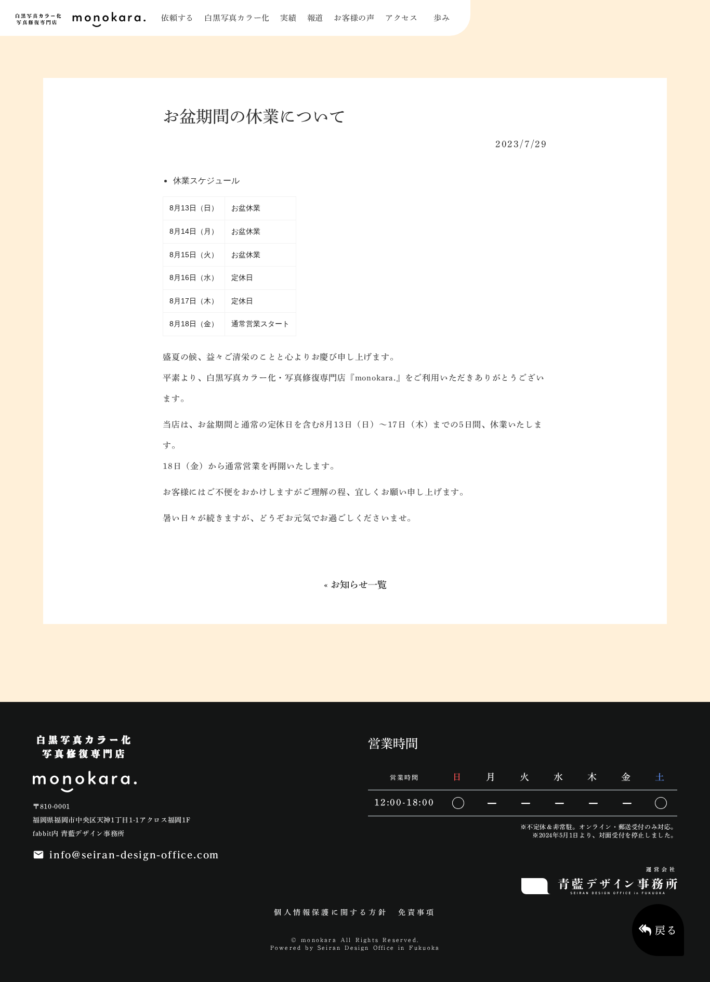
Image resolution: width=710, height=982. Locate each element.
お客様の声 (354, 18)
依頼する (177, 18)
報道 (315, 18)
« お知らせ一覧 (355, 584)
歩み (441, 18)
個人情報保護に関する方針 (330, 912)
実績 (288, 18)
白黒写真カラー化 (237, 18)
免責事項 (417, 912)
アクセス (401, 18)
